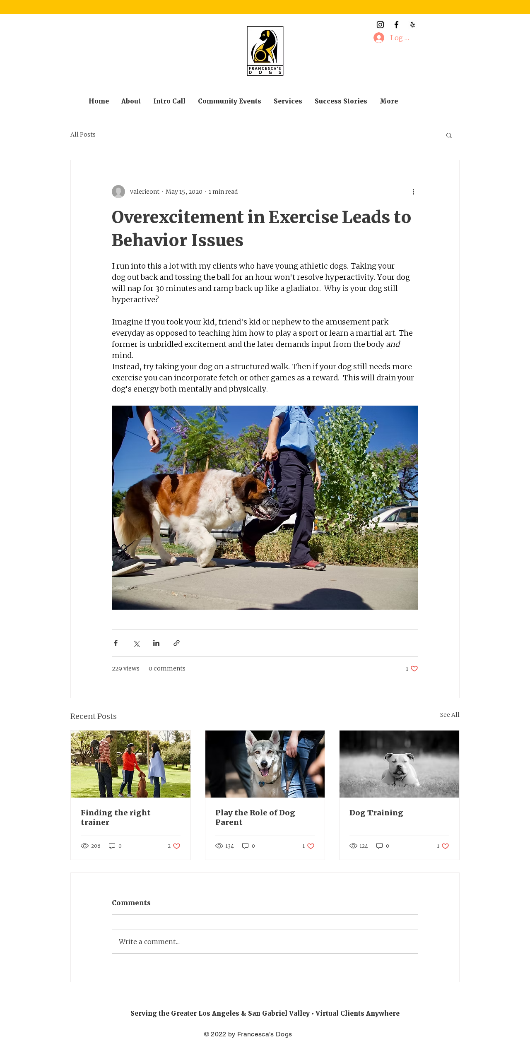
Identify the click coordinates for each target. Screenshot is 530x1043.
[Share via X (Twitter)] (136, 643)
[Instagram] (380, 24)
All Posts (83, 134)
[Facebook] (396, 24)
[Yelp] (412, 24)
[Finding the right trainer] (130, 764)
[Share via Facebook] (116, 643)
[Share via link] (177, 643)
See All (450, 715)
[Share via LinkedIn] (156, 643)
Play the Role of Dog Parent (255, 817)
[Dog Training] (399, 764)
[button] (449, 135)
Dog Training (376, 812)
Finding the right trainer (116, 817)
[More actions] (413, 192)
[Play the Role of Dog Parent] (265, 764)
